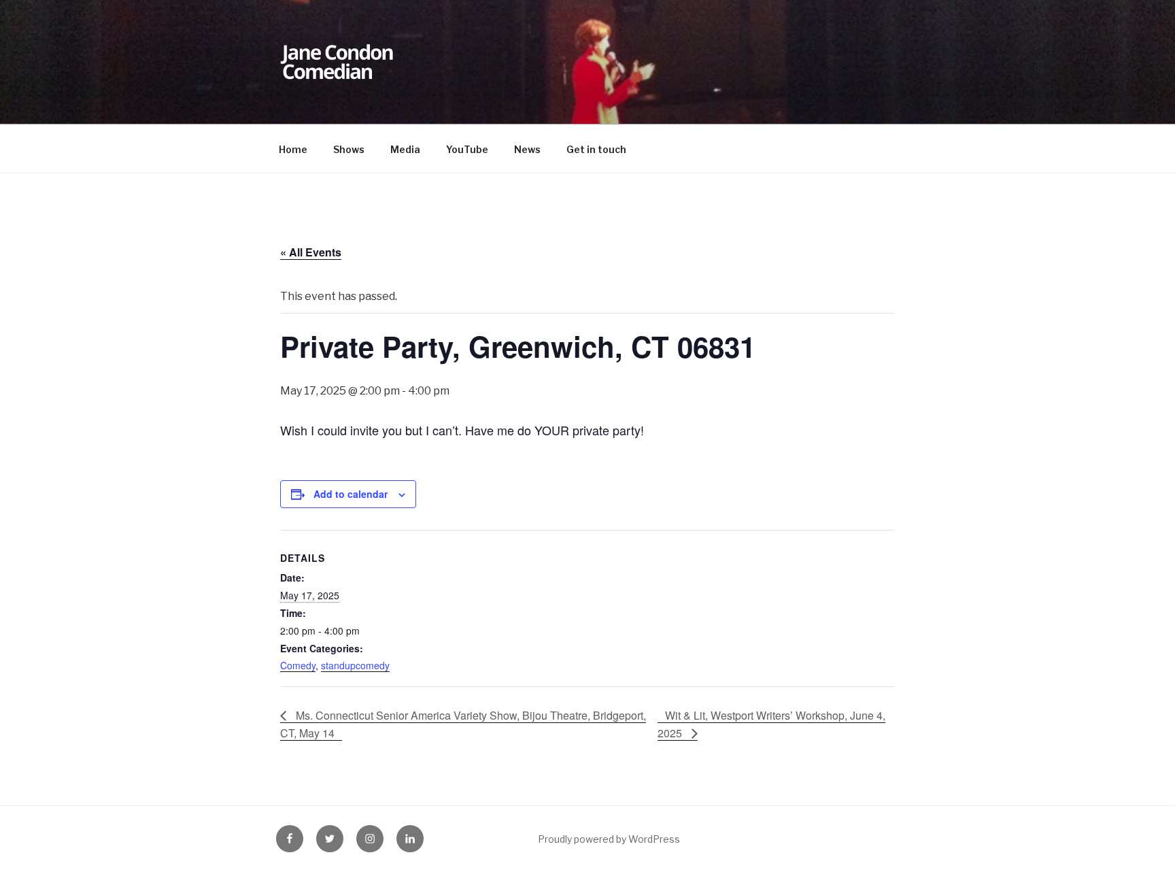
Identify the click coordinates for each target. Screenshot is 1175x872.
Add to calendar (350, 494)
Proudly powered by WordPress (609, 839)
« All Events (310, 252)
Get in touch (596, 149)
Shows (348, 149)
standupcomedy (355, 665)
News (527, 149)
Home (293, 149)
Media (405, 149)
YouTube (467, 149)
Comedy (298, 665)
